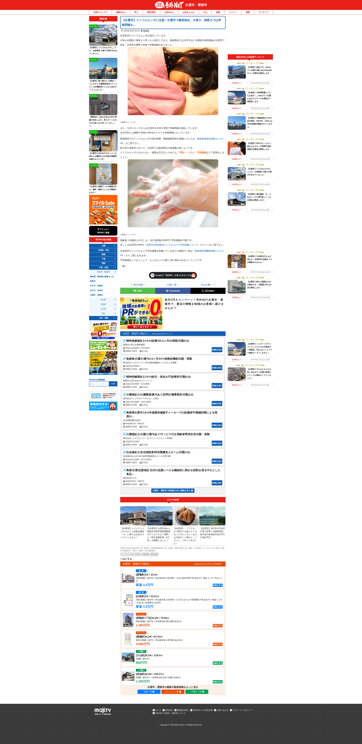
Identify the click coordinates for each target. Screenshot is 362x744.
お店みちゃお (188, 12)
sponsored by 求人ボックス (162, 334)
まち (205, 12)
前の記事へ (139, 284)
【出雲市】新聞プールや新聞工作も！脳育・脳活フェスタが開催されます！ (103, 189)
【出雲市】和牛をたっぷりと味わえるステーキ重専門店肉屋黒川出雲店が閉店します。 (259, 146)
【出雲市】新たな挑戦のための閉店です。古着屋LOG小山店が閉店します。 (259, 285)
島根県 (146, 31)
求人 (136, 12)
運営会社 (169, 710)
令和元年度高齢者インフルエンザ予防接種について (172, 244)
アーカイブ (263, 12)
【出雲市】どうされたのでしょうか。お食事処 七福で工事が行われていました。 (259, 172)
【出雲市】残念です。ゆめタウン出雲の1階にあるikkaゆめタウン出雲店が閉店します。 (259, 70)
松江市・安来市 (96, 290)
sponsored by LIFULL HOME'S (208, 564)
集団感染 (154, 554)
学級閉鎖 (145, 554)
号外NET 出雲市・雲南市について (170, 713)
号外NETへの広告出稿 (203, 710)
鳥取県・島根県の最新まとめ (102, 277)
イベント (233, 12)
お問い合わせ (223, 710)
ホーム (158, 710)
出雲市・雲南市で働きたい (136, 333)
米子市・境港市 (96, 286)
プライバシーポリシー (242, 710)
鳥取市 (93, 281)
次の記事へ (206, 284)
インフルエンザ (127, 554)
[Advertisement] (250, 35)
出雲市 (137, 554)
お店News (169, 12)
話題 (218, 12)
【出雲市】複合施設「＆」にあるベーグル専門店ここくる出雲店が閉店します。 (259, 197)
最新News (120, 12)
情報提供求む (183, 710)
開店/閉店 (151, 12)
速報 (248, 12)
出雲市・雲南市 (196, 5)
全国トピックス (100, 12)
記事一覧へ (173, 284)
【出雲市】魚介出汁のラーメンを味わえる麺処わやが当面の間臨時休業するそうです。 (103, 156)
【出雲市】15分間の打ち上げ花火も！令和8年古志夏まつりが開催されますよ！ (259, 259)
